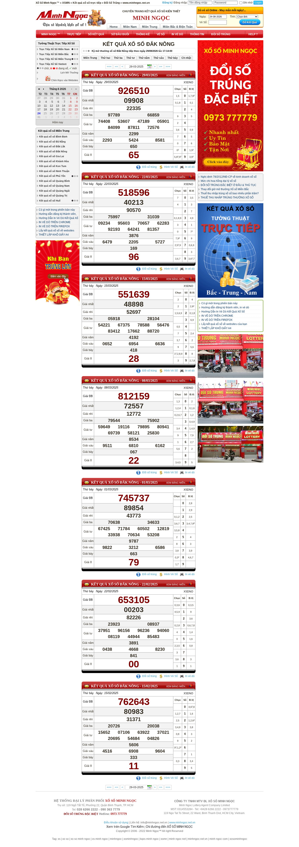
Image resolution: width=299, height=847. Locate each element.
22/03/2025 (150, 177)
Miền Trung (149, 26)
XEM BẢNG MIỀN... (176, 75)
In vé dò (190, 166)
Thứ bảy (88, 82)
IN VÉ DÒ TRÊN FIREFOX (54, 226)
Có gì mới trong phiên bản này (57, 209)
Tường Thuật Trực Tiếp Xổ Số (56, 43)
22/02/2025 (150, 584)
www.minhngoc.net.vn (182, 822)
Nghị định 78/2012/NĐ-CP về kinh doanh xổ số (229, 176)
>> (160, 66)
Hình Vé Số (171, 166)
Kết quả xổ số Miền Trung (53, 130)
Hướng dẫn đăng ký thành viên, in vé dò (225, 307)
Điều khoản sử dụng (116, 822)
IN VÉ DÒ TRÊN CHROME (54, 222)
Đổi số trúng (149, 166)
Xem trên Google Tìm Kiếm (125, 826)
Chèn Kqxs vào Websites (64, 80)
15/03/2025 (150, 279)
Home (114, 26)
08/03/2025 (150, 380)
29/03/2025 (150, 75)
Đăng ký (167, 2)
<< (116, 66)
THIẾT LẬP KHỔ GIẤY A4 (54, 234)
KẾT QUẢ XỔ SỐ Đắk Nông (115, 75)
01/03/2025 (150, 482)
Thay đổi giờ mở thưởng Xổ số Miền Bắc (225, 189)
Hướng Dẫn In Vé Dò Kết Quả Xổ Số (223, 311)
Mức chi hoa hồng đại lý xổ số (218, 180)
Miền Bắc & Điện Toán (178, 26)
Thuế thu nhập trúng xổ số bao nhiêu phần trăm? (230, 193)
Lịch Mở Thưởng (69, 72)
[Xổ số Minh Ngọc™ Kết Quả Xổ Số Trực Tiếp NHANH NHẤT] (71, 18)
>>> (168, 66)
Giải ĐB (88, 90)
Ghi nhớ (248, 2)
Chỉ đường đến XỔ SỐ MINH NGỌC (169, 826)
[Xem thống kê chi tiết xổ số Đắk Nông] (191, 74)
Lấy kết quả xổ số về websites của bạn (224, 324)
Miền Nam (130, 26)
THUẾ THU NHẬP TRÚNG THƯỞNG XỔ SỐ (227, 197)
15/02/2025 (150, 686)
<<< (109, 66)
